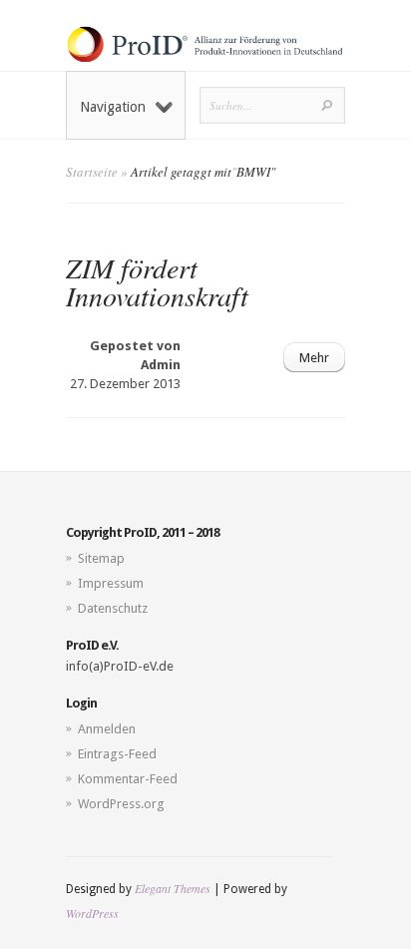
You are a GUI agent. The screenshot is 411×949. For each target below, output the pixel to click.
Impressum (111, 583)
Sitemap (101, 558)
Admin (161, 364)
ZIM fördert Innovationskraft (157, 281)
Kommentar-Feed (128, 778)
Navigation (113, 107)
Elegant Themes (172, 888)
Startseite (92, 172)
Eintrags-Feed (117, 753)
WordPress (92, 913)
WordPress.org (121, 803)
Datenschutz (113, 608)
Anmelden (107, 728)
